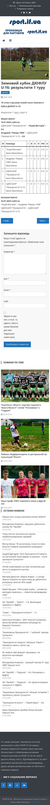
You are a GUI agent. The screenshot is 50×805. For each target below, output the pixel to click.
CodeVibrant (34, 802)
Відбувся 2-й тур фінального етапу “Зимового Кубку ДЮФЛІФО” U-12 (9, 220)
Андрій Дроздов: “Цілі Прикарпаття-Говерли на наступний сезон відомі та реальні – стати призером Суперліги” (24, 557)
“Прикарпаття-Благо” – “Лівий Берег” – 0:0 (23, 702)
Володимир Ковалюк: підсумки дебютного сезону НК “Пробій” (23, 525)
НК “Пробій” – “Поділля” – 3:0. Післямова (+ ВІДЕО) (23, 673)
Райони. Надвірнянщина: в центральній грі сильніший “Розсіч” (24, 455)
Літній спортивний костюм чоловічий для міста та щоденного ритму (23, 568)
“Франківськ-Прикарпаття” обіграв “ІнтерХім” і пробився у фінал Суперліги (25, 693)
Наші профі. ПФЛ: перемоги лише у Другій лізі (23, 502)
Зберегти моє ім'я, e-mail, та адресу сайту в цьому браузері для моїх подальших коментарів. (11, 326)
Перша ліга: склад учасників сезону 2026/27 (24, 516)
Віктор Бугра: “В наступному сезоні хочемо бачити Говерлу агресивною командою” (23, 545)
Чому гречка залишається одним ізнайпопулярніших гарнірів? (18, 535)
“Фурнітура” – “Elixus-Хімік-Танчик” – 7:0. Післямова (44, 220)
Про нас (12, 6)
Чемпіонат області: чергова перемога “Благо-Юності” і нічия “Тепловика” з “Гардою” (21, 407)
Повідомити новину (25, 9)
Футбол (5, 92)
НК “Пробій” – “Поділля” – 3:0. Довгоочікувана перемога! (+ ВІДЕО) (25, 683)
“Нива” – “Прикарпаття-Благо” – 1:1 (19, 612)
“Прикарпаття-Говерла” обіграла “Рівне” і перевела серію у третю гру (23, 643)
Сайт (6, 301)
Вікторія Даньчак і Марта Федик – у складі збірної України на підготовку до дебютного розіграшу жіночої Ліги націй (24, 579)
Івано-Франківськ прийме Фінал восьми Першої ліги (22, 711)
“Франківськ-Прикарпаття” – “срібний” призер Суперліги (25, 633)
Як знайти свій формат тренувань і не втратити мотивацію (21, 653)
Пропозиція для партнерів (30, 6)
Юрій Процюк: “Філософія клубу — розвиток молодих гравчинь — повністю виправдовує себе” (24, 592)
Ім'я (6, 278)
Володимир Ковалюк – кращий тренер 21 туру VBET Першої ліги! (25, 663)
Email (7, 290)
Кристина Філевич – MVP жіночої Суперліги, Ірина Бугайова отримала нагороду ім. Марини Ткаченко (24, 622)
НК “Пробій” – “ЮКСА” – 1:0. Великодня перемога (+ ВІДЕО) (21, 603)
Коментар (9, 251)
